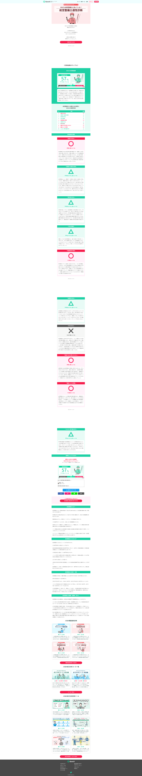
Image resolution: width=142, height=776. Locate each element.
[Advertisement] (71, 55)
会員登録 (96, 1)
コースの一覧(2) (71, 692)
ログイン (91, 1)
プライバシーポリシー (78, 765)
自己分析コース (63, 767)
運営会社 (75, 768)
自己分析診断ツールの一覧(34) (71, 756)
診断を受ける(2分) (71, 42)
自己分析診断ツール (63, 768)
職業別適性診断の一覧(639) (71, 662)
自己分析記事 (62, 770)
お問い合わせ (76, 767)
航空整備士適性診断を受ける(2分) (71, 500)
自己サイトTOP (63, 765)
